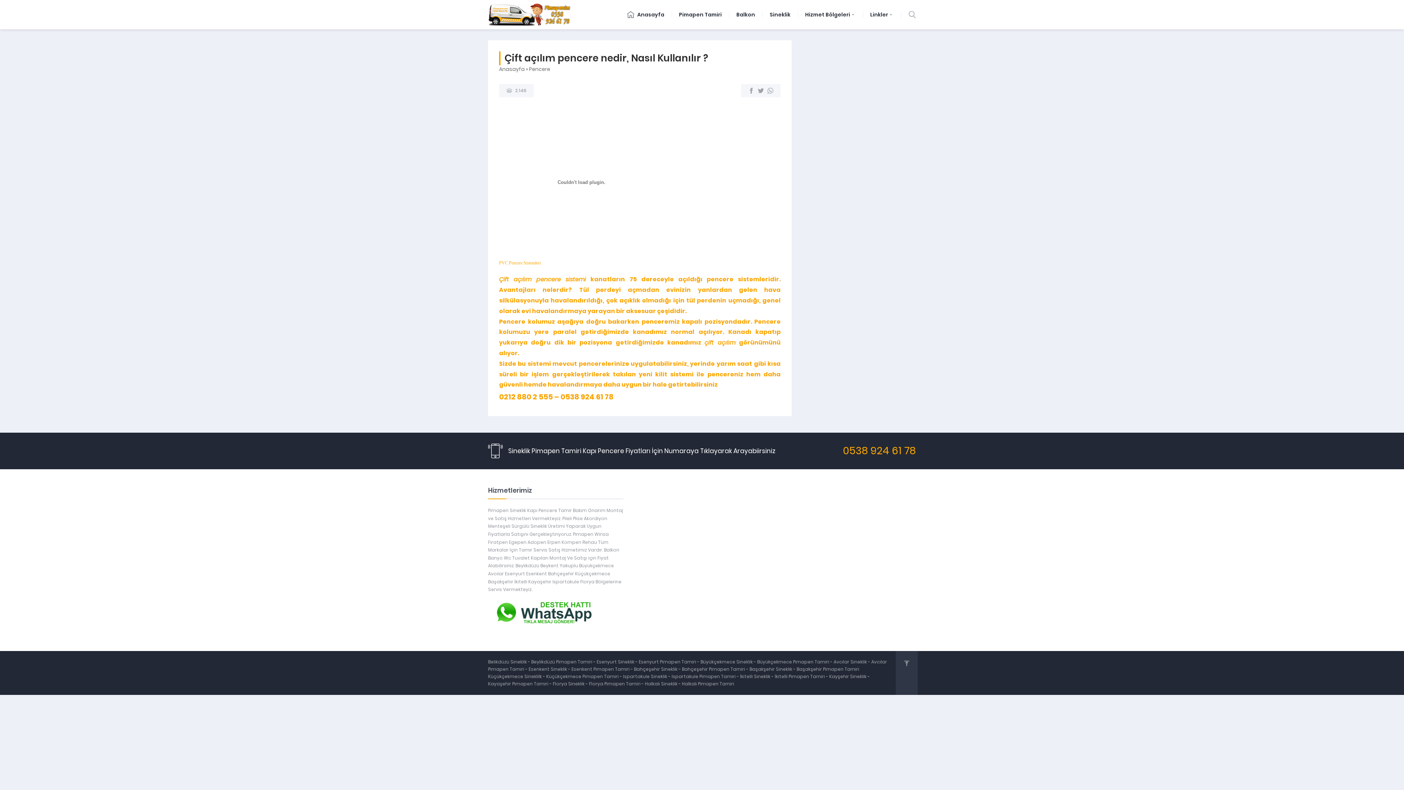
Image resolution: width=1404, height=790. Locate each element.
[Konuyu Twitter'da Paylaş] (761, 91)
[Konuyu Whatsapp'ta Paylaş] (770, 91)
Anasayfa (650, 14)
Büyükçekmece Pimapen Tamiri (793, 662)
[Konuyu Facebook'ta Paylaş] (751, 91)
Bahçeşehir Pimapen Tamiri (714, 669)
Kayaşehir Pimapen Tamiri (519, 684)
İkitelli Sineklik (755, 676)
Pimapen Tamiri (700, 14)
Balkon (745, 14)
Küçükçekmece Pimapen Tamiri (582, 676)
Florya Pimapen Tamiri (615, 684)
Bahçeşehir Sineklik (656, 669)
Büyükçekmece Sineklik (727, 662)
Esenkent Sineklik (548, 669)
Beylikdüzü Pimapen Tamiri (562, 662)
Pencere (539, 69)
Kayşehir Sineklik (848, 676)
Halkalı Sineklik (662, 684)
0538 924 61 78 (879, 451)
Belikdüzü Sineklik (508, 662)
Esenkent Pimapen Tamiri (601, 669)
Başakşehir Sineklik (771, 669)
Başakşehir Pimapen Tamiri (828, 669)
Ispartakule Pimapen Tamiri (704, 676)
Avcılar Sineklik (850, 662)
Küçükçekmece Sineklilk (515, 676)
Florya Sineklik (569, 684)
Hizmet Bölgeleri (827, 14)
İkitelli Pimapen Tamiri (800, 676)
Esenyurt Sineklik (616, 662)
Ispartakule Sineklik (645, 676)
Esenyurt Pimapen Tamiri (668, 662)
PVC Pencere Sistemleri (520, 263)
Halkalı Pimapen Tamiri (708, 684)
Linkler (879, 14)
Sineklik (780, 14)
